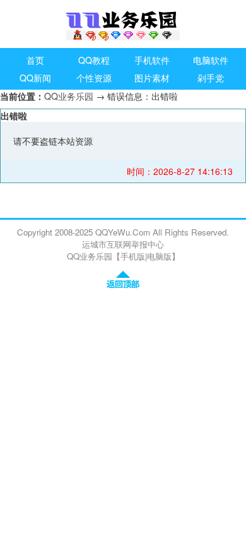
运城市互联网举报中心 (123, 244)
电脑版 (159, 256)
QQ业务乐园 (68, 96)
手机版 (132, 256)
